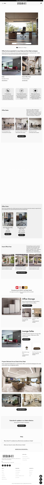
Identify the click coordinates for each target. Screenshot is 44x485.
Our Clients (17, 477)
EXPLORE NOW (25, 339)
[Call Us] (40, 479)
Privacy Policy (24, 459)
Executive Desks (25, 456)
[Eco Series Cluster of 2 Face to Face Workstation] (21, 124)
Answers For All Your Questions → (21, 449)
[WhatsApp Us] (40, 482)
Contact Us (31, 470)
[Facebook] (5, 465)
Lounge (3, 473)
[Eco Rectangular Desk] (8, 124)
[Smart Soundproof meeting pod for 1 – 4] (21, 260)
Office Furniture (22, 0)
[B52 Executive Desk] (35, 124)
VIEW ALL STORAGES (26, 305)
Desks (3, 472)
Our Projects (18, 472)
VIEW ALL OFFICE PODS (21, 272)
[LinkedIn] (7, 465)
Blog (30, 475)
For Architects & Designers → (22, 43)
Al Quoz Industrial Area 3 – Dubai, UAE (8, 462)
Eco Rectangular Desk (6, 131)
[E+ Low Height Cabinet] (26, 312)
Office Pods (3, 477)
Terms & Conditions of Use (20, 475)
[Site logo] (21, 3)
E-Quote (30, 473)
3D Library (17, 473)
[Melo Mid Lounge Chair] (26, 346)
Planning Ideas (18, 470)
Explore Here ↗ (5, 80)
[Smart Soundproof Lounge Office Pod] (35, 260)
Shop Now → (21, 234)
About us (30, 472)
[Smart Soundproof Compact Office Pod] (8, 260)
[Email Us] (40, 476)
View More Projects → (21, 409)
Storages (3, 475)
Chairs (3, 470)
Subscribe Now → (21, 425)
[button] (4, 3)
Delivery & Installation (25, 458)
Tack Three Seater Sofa (36, 352)
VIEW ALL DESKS (21, 136)
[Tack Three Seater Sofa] (36, 346)
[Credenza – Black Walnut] (36, 312)
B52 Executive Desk (33, 131)
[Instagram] (3, 465)
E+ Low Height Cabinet (26, 318)
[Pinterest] (10, 465)
